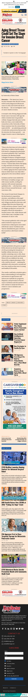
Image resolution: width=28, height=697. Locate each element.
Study (4, 305)
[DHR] (14, 696)
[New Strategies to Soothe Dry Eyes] (7, 349)
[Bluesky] (17, 629)
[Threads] (14, 629)
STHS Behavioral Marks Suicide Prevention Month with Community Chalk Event (14, 571)
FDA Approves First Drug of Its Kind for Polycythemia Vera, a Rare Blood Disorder (20, 360)
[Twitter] (5, 629)
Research (20, 302)
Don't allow (11, 7)
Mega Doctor (9, 671)
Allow (17, 7)
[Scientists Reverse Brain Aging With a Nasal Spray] (7, 372)
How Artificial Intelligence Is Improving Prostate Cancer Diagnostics (19, 338)
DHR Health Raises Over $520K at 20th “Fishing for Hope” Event (14, 503)
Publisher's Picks (14, 44)
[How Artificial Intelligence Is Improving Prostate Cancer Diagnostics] (7, 337)
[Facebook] (3, 629)
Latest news (6, 319)
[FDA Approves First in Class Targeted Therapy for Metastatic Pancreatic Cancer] (14, 525)
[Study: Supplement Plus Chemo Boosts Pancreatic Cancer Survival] (7, 326)
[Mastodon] (19, 629)
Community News (5, 44)
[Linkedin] (8, 629)
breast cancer (11, 302)
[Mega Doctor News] (7, 15)
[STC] (14, 11)
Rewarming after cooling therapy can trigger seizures (20, 439)
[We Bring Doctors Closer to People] (11, 609)
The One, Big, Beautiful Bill (12, 675)
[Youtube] (22, 629)
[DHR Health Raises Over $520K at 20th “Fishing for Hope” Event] (14, 494)
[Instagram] (11, 629)
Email (6, 656)
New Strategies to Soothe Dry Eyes (20, 347)
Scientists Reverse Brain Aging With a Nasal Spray (20, 372)
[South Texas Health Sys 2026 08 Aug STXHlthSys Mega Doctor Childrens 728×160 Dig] (14, 141)
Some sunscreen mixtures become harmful (6, 439)
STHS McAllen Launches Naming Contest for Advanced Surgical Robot (13, 469)
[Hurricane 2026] (14, 89)
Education (8, 666)
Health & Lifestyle (10, 668)
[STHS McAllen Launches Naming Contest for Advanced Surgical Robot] (14, 458)
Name (6, 651)
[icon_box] (8, 636)
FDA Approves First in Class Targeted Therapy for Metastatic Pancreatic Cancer (14, 536)
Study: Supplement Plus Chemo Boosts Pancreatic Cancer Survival (20, 327)
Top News (8, 661)
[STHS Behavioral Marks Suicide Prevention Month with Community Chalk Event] (14, 561)
